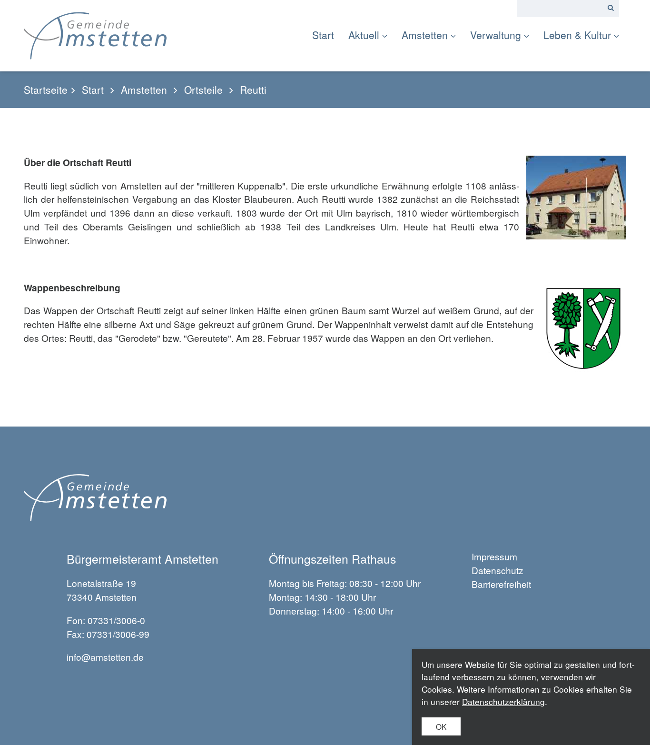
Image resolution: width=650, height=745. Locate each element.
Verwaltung (495, 35)
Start (323, 35)
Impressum (494, 556)
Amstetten (425, 35)
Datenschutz (497, 570)
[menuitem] (326, 35)
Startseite (46, 90)
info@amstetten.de (105, 656)
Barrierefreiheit (501, 583)
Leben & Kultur (577, 35)
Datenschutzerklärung (503, 701)
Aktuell (363, 35)
